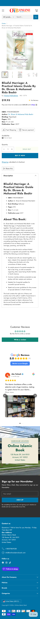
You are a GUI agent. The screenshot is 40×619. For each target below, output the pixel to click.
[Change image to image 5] (35, 75)
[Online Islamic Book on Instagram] (6, 563)
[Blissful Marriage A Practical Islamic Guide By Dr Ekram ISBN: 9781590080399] (20, 50)
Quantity (5, 144)
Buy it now (20, 155)
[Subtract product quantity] (4, 149)
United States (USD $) (12, 601)
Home (4, 23)
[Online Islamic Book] (20, 10)
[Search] (35, 17)
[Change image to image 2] (12, 75)
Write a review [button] (20, 339)
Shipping (5, 162)
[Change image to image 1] (5, 75)
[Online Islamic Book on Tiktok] (10, 563)
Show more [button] (9, 392)
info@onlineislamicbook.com (15, 552)
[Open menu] (3, 10)
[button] (20, 363)
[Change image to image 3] (20, 75)
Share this (9, 168)
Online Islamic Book (21, 605)
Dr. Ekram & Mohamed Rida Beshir (20, 114)
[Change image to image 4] (27, 75)
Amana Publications (11, 95)
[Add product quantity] (12, 149)
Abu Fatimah (16, 374)
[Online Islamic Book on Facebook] (3, 563)
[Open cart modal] (36, 10)
